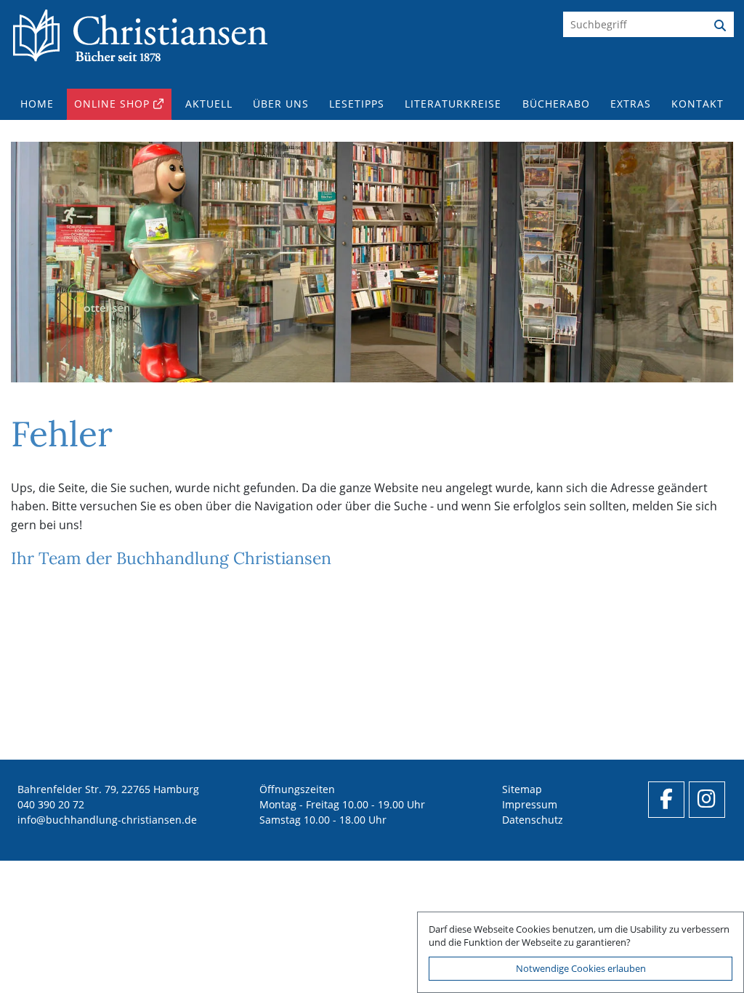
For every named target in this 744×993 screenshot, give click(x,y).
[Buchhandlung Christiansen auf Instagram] (707, 799)
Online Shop (112, 103)
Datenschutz (532, 820)
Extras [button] (630, 103)
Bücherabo (556, 103)
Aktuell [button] (208, 103)
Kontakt (697, 103)
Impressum (529, 804)
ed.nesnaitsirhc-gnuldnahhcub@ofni (107, 820)
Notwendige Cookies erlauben (581, 968)
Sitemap (522, 789)
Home (37, 103)
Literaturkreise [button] (453, 103)
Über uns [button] (281, 103)
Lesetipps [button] (356, 103)
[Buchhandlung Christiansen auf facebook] (666, 799)
